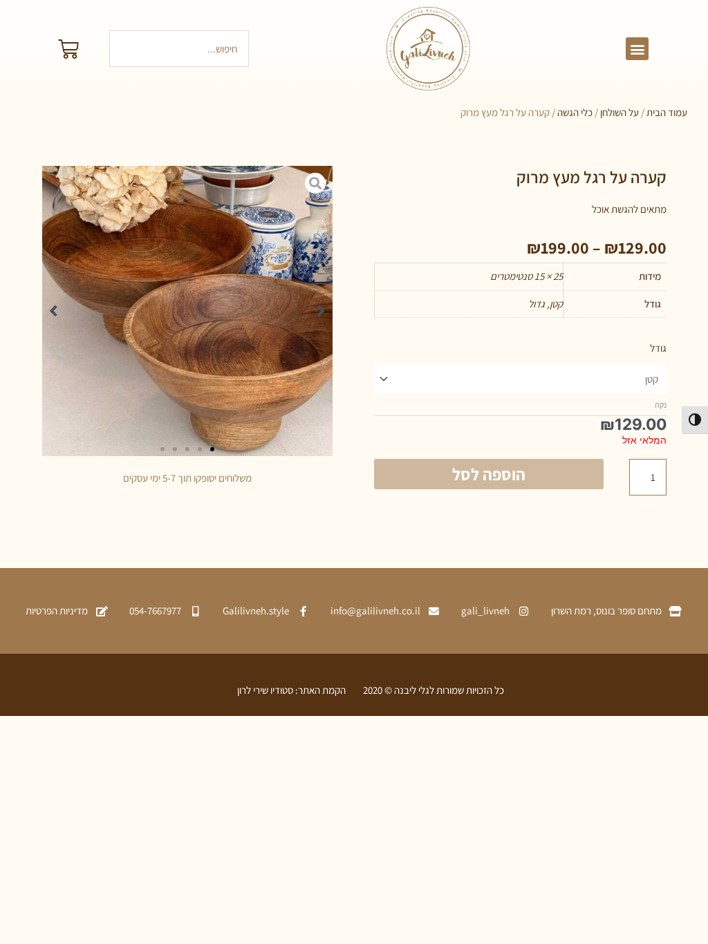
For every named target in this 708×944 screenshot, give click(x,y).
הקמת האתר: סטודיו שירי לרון (291, 690)
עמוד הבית (666, 112)
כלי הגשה (575, 112)
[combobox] (179, 48)
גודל (658, 348)
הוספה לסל (488, 474)
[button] (637, 48)
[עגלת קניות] (68, 49)
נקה (661, 405)
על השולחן (619, 112)
